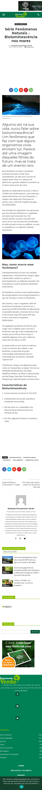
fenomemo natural (29, 457)
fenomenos (7, 460)
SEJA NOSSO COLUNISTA (21, 770)
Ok (22, 787)
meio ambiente (18, 460)
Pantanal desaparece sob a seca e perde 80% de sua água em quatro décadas (25, 559)
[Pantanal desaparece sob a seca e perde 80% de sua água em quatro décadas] (7, 560)
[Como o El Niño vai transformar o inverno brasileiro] (7, 583)
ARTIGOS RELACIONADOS (13, 549)
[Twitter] (25, 538)
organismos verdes (31, 460)
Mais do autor (10, 552)
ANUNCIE (21, 775)
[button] (38, 15)
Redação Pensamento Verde (21, 45)
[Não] (39, 783)
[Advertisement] (21, 68)
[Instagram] (21, 538)
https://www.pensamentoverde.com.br (21, 512)
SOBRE (21, 766)
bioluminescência (15, 457)
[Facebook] (16, 538)
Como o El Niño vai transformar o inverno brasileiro (23, 582)
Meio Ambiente (20, 24)
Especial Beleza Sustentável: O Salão (11, 483)
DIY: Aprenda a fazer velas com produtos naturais (31, 484)
